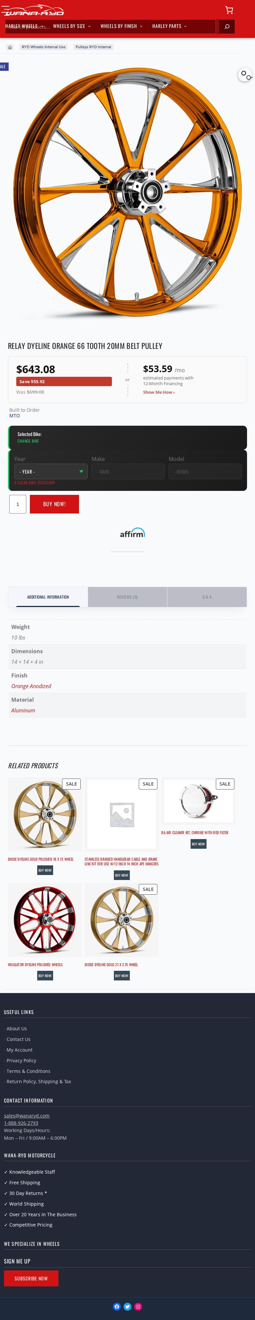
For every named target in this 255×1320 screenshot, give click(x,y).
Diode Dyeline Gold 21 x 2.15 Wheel (111, 964)
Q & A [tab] (207, 597)
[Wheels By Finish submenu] (141, 26)
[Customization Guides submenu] (56, 42)
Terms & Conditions (28, 1071)
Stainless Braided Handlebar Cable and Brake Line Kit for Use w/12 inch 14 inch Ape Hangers (121, 861)
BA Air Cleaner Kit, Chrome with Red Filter (194, 832)
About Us (17, 1028)
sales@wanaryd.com (26, 1115)
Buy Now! (54, 504)
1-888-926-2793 (21, 1123)
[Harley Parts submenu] (185, 26)
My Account (20, 1050)
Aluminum (23, 710)
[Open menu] (5, 10)
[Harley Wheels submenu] (42, 26)
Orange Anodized (31, 686)
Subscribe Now (31, 1278)
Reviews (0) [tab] (127, 597)
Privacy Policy (21, 1060)
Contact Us (19, 1039)
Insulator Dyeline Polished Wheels (35, 964)
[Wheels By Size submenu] (89, 26)
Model (176, 459)
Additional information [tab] (48, 597)
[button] (245, 74)
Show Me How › (159, 392)
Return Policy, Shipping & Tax (39, 1081)
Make (98, 459)
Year (20, 459)
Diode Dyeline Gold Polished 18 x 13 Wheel (40, 859)
